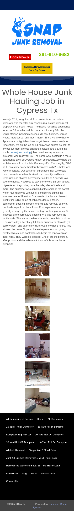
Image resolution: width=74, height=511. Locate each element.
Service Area (48, 473)
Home (40, 419)
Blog (24, 473)
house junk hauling (20, 152)
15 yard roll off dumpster (51, 426)
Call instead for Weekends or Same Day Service (37, 68)
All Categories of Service (19, 419)
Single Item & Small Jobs (42, 450)
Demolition (12, 473)
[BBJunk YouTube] (55, 492)
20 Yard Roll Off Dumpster (49, 434)
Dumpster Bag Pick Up (18, 434)
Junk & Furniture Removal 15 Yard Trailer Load (31, 458)
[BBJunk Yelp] (65, 492)
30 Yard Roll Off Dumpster (20, 442)
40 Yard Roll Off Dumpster (53, 442)
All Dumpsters (55, 419)
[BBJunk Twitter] (46, 492)
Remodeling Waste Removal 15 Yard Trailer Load (33, 465)
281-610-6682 (54, 54)
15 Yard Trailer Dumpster (20, 426)
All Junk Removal (15, 450)
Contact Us (12, 481)
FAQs (34, 473)
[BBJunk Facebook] (37, 492)
